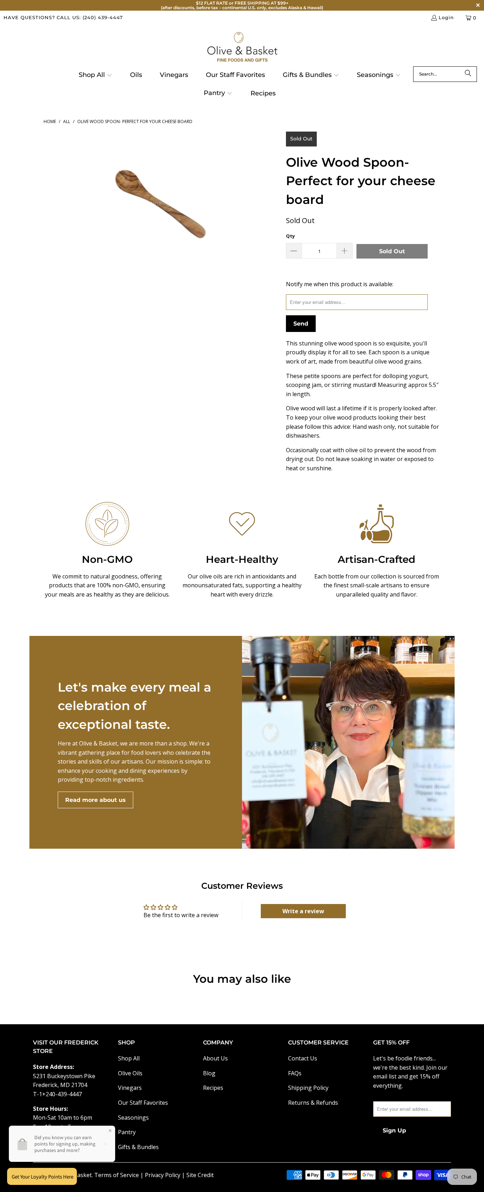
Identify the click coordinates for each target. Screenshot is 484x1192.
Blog (209, 1073)
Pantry (127, 1132)
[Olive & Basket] (242, 47)
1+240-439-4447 (60, 1094)
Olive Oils (130, 1073)
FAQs (295, 1073)
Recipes (213, 1088)
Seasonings (133, 1117)
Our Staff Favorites (143, 1103)
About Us (215, 1058)
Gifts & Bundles (138, 1147)
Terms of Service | (119, 1175)
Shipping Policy (308, 1088)
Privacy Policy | (165, 1175)
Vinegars (130, 1088)
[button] (95, 75)
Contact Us (302, 1058)
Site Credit (200, 1175)
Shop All (129, 1058)
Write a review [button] (303, 911)
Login (446, 17)
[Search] (468, 74)
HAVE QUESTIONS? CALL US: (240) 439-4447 (63, 17)
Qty (290, 236)
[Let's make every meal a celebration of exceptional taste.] (348, 742)
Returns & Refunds (313, 1103)
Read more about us (95, 800)
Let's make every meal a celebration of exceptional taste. (134, 706)
